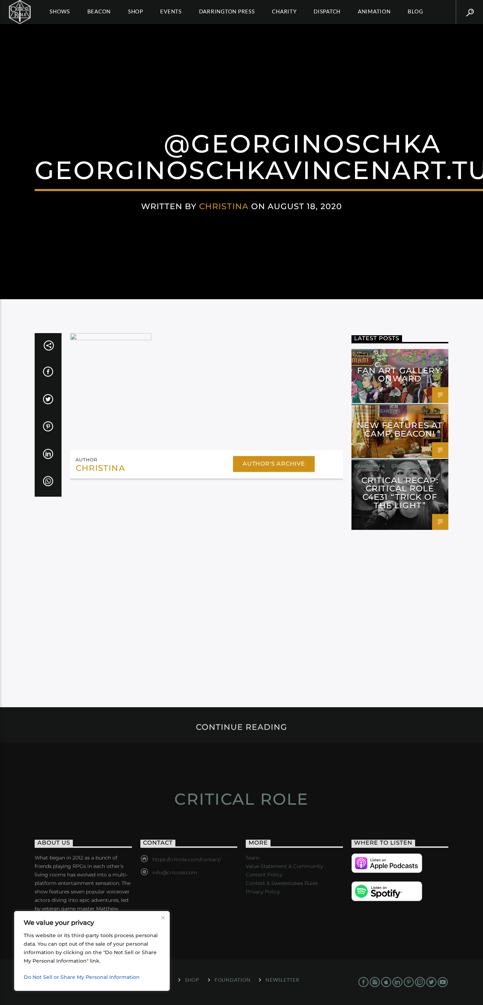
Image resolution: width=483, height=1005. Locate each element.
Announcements (377, 411)
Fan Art (365, 356)
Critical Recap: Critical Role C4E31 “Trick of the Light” (399, 492)
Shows (60, 11)
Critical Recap (411, 466)
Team (252, 858)
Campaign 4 (369, 466)
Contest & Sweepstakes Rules (282, 883)
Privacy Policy (263, 891)
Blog (415, 11)
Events (171, 11)
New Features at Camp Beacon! (400, 429)
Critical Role (241, 799)
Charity (284, 11)
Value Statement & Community (284, 866)
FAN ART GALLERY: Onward (400, 375)
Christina (224, 206)
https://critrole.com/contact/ (186, 859)
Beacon (99, 11)
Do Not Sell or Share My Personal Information (82, 977)
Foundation (232, 980)
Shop (135, 11)
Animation (374, 11)
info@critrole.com (174, 872)
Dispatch (327, 11)
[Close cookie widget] (163, 918)
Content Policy (264, 874)
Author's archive (274, 463)
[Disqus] (206, 582)
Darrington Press (227, 11)
